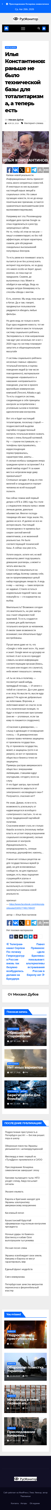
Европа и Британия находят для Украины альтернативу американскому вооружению (22, 1202)
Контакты (14, 1503)
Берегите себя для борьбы (23, 1097)
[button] (39, 28)
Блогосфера (11, 47)
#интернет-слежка (33, 123)
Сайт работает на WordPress (16, 1493)
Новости (11, 1331)
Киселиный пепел (14, 1213)
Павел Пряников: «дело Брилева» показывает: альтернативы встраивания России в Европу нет (35, 959)
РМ (26, 1041)
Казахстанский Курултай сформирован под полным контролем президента (25, 1223)
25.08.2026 (15, 1344)
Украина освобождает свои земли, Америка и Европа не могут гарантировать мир (23, 1258)
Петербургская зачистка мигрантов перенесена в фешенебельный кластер (24, 1287)
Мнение (24, 1091)
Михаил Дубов (16, 119)
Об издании (35, 1503)
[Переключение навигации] (23, 28)
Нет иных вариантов (25, 1067)
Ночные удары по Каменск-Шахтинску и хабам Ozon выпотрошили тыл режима (19, 1237)
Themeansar (25, 1496)
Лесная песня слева (16, 1248)
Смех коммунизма (15, 1277)
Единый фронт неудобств (19, 1269)
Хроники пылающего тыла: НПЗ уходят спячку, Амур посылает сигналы (22, 1181)
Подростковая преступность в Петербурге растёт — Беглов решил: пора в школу (25, 1135)
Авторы (24, 1503)
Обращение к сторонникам (19, 1034)
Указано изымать (14, 1191)
